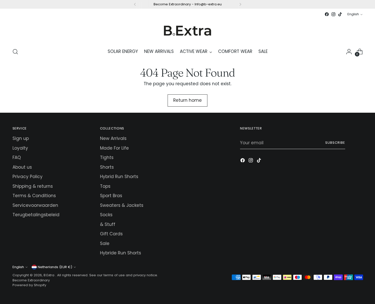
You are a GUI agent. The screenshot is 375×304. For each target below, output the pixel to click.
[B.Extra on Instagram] (333, 14)
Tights (107, 157)
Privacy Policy (27, 176)
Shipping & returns (32, 186)
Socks (106, 215)
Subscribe (335, 142)
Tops (105, 186)
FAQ (16, 157)
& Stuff (107, 224)
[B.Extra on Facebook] (326, 14)
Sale (104, 243)
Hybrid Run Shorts (119, 176)
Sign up (20, 138)
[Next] (240, 4)
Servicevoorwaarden (35, 205)
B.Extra (49, 275)
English (353, 14)
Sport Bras (111, 196)
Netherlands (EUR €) (55, 267)
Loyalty (20, 148)
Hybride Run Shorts (120, 253)
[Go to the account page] (349, 52)
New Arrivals (113, 138)
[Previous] (135, 4)
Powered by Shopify (29, 285)
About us (22, 167)
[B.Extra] (187, 30)
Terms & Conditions (34, 196)
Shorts (107, 167)
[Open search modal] (15, 52)
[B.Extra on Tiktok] (340, 14)
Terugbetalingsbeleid (35, 215)
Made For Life (114, 148)
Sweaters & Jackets (121, 205)
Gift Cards (111, 234)
